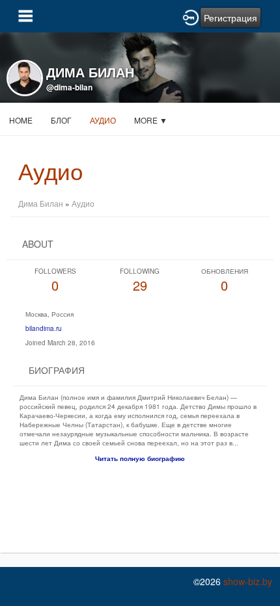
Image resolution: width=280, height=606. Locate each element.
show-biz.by (247, 581)
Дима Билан (40, 203)
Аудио (103, 119)
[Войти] (190, 16)
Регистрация (230, 17)
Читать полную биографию (140, 458)
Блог (61, 119)
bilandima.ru (43, 328)
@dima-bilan (69, 87)
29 (140, 281)
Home (21, 119)
